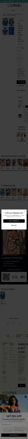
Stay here (14, 225)
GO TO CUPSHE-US (14, 221)
